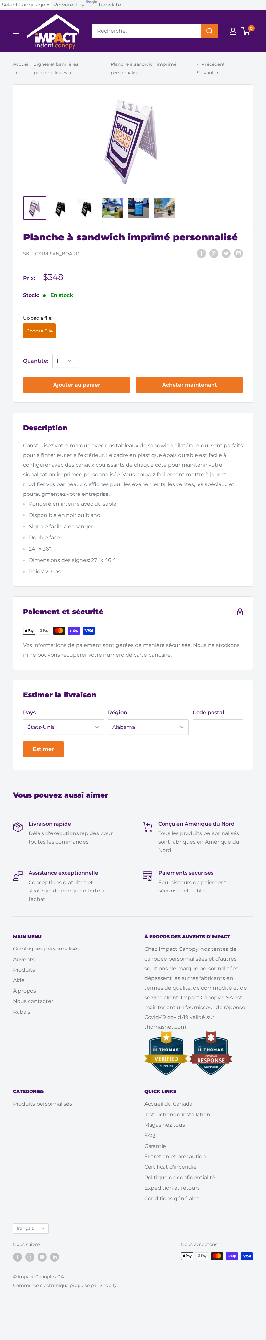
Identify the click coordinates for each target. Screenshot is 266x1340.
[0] (246, 31)
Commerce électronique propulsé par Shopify (65, 1285)
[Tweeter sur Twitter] (226, 253)
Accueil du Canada (168, 1104)
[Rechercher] (209, 31)
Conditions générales (171, 1198)
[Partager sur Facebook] (201, 253)
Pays (29, 712)
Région (117, 712)
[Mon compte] (233, 31)
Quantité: (35, 361)
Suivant (205, 73)
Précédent (213, 64)
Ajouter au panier (76, 385)
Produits (24, 970)
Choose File (39, 331)
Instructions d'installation (177, 1115)
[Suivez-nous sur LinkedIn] (54, 1256)
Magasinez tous (164, 1125)
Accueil (21, 64)
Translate (109, 5)
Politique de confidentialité (179, 1177)
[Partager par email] (238, 253)
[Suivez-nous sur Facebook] (17, 1256)
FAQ (149, 1135)
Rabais (21, 1012)
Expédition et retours (172, 1188)
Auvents (24, 959)
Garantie (155, 1146)
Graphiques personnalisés (46, 949)
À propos (24, 991)
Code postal (208, 712)
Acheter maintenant (189, 385)
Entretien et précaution (175, 1156)
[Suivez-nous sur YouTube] (42, 1256)
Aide (19, 980)
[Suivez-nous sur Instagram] (29, 1256)
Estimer (43, 749)
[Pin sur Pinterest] (213, 253)
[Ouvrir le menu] (16, 31)
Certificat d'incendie (170, 1167)
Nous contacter (33, 1001)
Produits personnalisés (42, 1104)
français (25, 1228)
